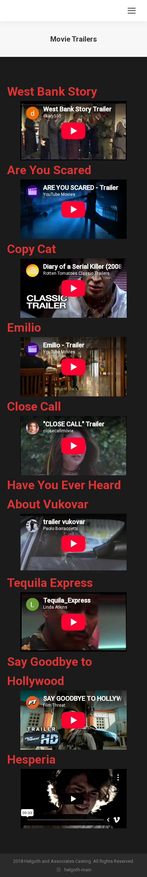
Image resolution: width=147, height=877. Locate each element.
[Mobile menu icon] (131, 10)
